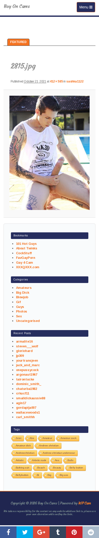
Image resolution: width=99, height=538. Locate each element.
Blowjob (22, 297)
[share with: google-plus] (41, 532)
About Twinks (26, 248)
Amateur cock (68, 438)
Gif (18, 302)
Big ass (64, 475)
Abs (31, 438)
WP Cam (84, 503)
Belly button (76, 467)
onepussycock (27, 370)
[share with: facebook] (8, 532)
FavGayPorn (25, 258)
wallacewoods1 (28, 412)
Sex (19, 316)
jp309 (20, 356)
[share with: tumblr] (58, 532)
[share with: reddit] (90, 532)
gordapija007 (26, 407)
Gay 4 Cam (24, 262)
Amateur (47, 438)
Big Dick (22, 292)
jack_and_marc (28, 365)
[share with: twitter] (24, 532)
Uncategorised (28, 321)
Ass (57, 460)
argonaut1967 (26, 374)
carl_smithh (25, 417)
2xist (18, 438)
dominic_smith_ (28, 384)
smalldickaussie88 (30, 398)
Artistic (20, 460)
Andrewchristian (25, 452)
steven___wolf (27, 346)
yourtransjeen (27, 360)
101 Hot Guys (26, 244)
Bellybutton (22, 475)
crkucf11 (22, 393)
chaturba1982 (26, 389)
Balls (70, 460)
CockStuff (24, 253)
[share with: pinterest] (74, 532)
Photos (21, 311)
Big (49, 475)
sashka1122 (74, 81)
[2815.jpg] (49, 153)
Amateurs (24, 288)
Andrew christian (48, 445)
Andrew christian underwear (59, 452)
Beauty (57, 467)
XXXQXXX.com (27, 267)
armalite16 (24, 341)
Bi (38, 475)
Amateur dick (23, 445)
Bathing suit (22, 467)
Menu (87, 7)
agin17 (21, 403)
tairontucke (25, 379)
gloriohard (24, 351)
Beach (41, 467)
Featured (18, 42)
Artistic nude (39, 460)
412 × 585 (56, 81)
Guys (20, 307)
